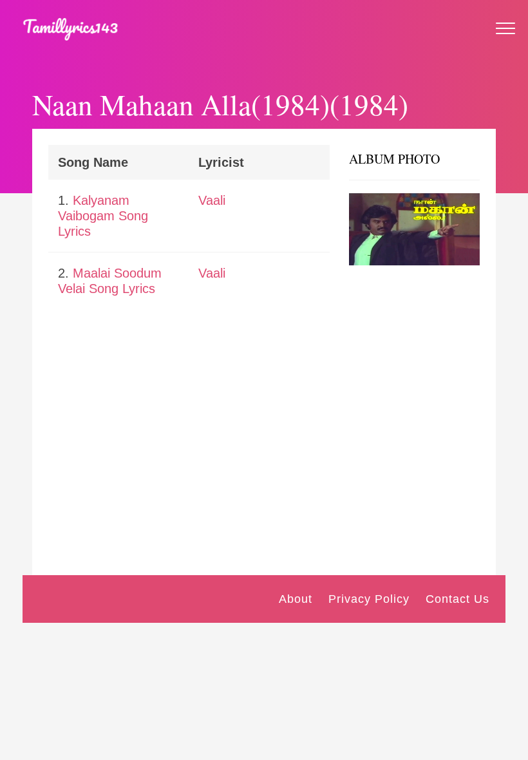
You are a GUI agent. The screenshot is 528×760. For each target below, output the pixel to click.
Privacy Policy (369, 599)
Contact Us (457, 599)
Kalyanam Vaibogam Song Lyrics (103, 215)
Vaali (211, 200)
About (295, 599)
